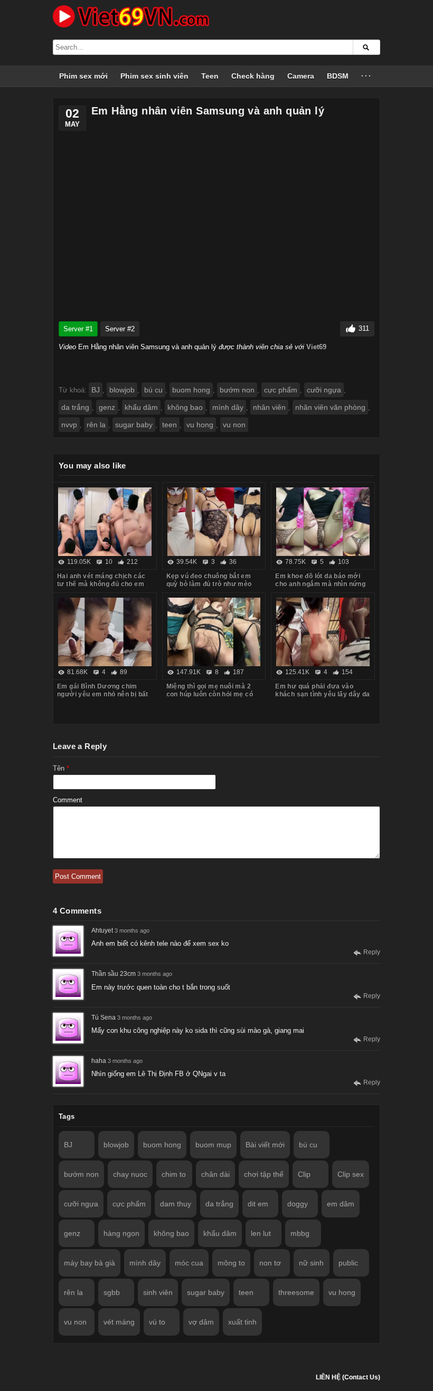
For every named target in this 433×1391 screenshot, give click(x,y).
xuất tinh (242, 1322)
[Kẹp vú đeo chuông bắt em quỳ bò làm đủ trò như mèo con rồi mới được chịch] (214, 521)
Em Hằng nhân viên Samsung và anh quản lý (207, 111)
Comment (67, 800)
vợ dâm (201, 1322)
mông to (231, 1263)
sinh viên (158, 1292)
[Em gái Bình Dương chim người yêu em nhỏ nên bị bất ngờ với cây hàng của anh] (105, 632)
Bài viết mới (265, 1144)
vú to (157, 1322)
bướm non (237, 390)
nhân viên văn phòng (330, 407)
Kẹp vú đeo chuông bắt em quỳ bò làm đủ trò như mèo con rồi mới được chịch (209, 584)
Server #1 (78, 329)
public (348, 1263)
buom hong (191, 390)
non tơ (270, 1263)
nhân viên (269, 407)
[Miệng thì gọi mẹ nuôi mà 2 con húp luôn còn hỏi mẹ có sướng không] (214, 632)
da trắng (75, 407)
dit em (258, 1204)
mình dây (227, 407)
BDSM (338, 76)
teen (169, 424)
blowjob (122, 390)
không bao (185, 407)
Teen (210, 76)
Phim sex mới (83, 76)
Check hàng (253, 76)
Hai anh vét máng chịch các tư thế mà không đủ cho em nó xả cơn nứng (101, 584)
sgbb (111, 1292)
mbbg (299, 1233)
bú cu (153, 390)
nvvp (69, 424)
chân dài (215, 1174)
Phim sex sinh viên (154, 76)
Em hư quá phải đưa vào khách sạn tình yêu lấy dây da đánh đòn (322, 694)
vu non (234, 424)
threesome (296, 1292)
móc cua (189, 1263)
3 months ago (132, 930)
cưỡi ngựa (324, 390)
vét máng (119, 1322)
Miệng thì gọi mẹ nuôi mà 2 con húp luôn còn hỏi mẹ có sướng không (209, 694)
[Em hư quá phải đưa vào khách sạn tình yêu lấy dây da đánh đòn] (323, 632)
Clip (304, 1174)
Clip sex (350, 1174)
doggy (297, 1204)
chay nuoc (130, 1174)
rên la (96, 424)
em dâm (340, 1204)
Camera (300, 76)
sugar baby (134, 424)
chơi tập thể (264, 1174)
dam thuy (175, 1204)
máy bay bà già (89, 1263)
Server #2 (120, 329)
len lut (261, 1233)
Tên (61, 768)
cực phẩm (280, 390)
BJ (95, 390)
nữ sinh (311, 1263)
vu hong (199, 424)
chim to (174, 1174)
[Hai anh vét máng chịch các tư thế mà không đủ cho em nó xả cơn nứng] (105, 521)
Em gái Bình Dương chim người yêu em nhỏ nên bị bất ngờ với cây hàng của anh (102, 694)
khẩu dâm (141, 407)
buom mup (213, 1144)
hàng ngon (121, 1233)
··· (366, 76)
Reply (371, 952)
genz (107, 407)
